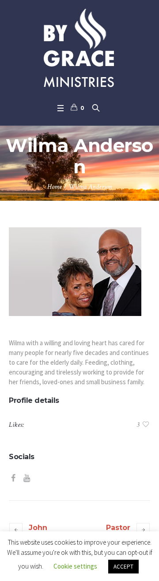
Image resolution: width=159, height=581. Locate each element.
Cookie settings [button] (75, 566)
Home (54, 186)
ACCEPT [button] (123, 566)
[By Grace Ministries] (79, 49)
